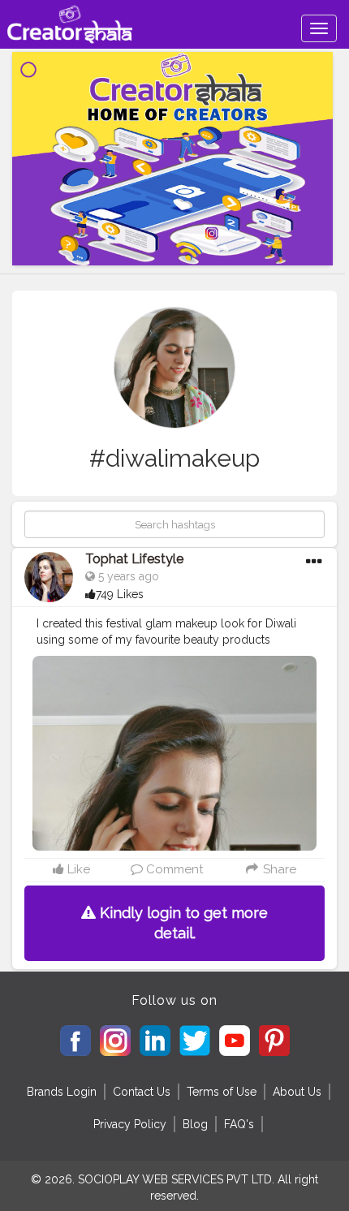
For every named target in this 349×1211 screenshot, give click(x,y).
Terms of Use (221, 1091)
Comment (173, 869)
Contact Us (141, 1091)
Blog (195, 1124)
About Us (297, 1091)
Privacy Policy (129, 1124)
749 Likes (120, 594)
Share (277, 869)
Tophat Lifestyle (134, 559)
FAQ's (239, 1124)
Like (77, 869)
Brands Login (62, 1091)
